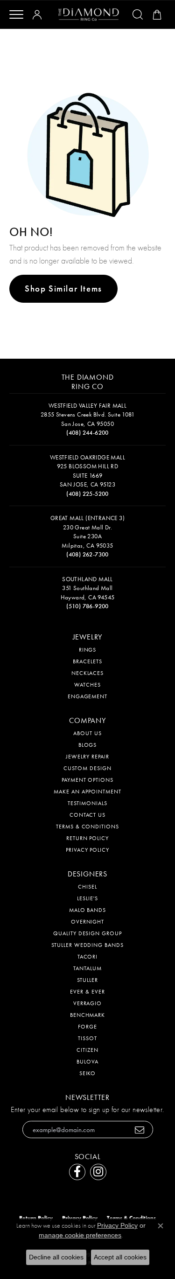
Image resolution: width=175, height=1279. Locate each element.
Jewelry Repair (87, 756)
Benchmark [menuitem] (87, 1015)
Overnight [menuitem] (88, 921)
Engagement (88, 696)
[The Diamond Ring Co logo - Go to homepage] (88, 14)
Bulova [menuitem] (87, 1061)
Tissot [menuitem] (87, 1038)
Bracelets (87, 661)
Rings (88, 649)
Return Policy (87, 838)
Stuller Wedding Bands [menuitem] (87, 945)
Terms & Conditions (87, 826)
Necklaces (87, 673)
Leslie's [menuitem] (87, 898)
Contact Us (88, 815)
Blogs (87, 745)
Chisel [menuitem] (87, 886)
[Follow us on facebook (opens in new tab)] (77, 1172)
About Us (87, 733)
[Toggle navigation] (16, 14)
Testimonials (87, 803)
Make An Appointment (87, 791)
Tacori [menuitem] (87, 956)
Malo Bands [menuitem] (87, 910)
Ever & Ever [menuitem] (87, 991)
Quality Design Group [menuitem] (87, 933)
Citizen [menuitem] (87, 1050)
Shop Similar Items (63, 288)
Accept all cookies (120, 1257)
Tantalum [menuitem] (87, 968)
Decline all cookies (56, 1257)
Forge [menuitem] (87, 1026)
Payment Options (87, 780)
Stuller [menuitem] (87, 980)
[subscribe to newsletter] (140, 1129)
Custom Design (87, 768)
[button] (39, 14)
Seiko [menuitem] (87, 1073)
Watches (87, 684)
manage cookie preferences (80, 1235)
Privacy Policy (87, 850)
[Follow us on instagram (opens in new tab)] (98, 1172)
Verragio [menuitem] (87, 1003)
